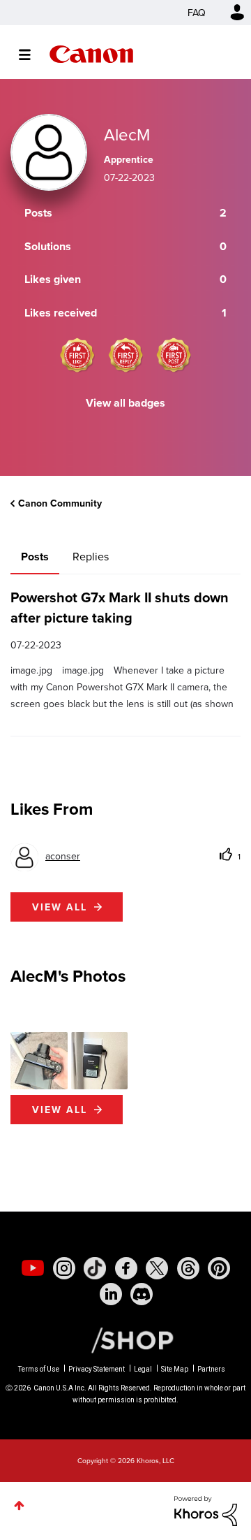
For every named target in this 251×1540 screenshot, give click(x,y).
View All (59, 1110)
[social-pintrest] (219, 1268)
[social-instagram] (64, 1268)
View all (59, 907)
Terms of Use (38, 1369)
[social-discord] (141, 1294)
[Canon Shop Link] (125, 1339)
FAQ (197, 13)
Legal (143, 1369)
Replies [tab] (91, 556)
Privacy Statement (96, 1369)
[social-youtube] (33, 1268)
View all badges (125, 403)
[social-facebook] (126, 1268)
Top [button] (19, 1505)
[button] (39, 1060)
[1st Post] (173, 354)
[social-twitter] (157, 1268)
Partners (211, 1369)
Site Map (174, 1369)
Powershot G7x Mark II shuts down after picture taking (119, 607)
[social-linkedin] (111, 1294)
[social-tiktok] (95, 1268)
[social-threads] (188, 1268)
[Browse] (32, 54)
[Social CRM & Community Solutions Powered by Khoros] (205, 1509)
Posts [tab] (35, 557)
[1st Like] (77, 354)
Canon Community (91, 54)
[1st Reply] (125, 354)
